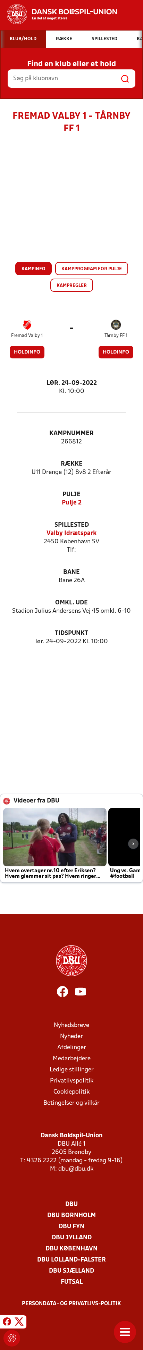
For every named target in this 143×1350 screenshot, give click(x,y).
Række (72, 464)
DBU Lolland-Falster (71, 1260)
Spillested (71, 525)
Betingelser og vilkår (71, 1103)
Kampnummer (71, 433)
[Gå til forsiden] (58, 14)
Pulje (71, 495)
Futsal (72, 1282)
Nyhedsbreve (71, 1025)
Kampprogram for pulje (91, 269)
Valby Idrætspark (71, 533)
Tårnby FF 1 (115, 335)
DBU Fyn (71, 1227)
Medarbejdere (72, 1059)
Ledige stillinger (72, 1070)
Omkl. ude (71, 603)
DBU (71, 1204)
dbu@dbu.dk (75, 1169)
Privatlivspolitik (71, 1081)
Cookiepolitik (71, 1092)
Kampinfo (33, 269)
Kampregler (72, 285)
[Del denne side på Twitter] (19, 1322)
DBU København (71, 1249)
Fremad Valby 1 (27, 335)
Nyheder (71, 1036)
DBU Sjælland (71, 1271)
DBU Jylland (72, 1238)
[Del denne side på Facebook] (7, 1322)
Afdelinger (71, 1048)
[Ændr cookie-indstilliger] (11, 1338)
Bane (71, 572)
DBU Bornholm (71, 1216)
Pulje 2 (72, 503)
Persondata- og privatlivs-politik (71, 1303)
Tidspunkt (71, 633)
